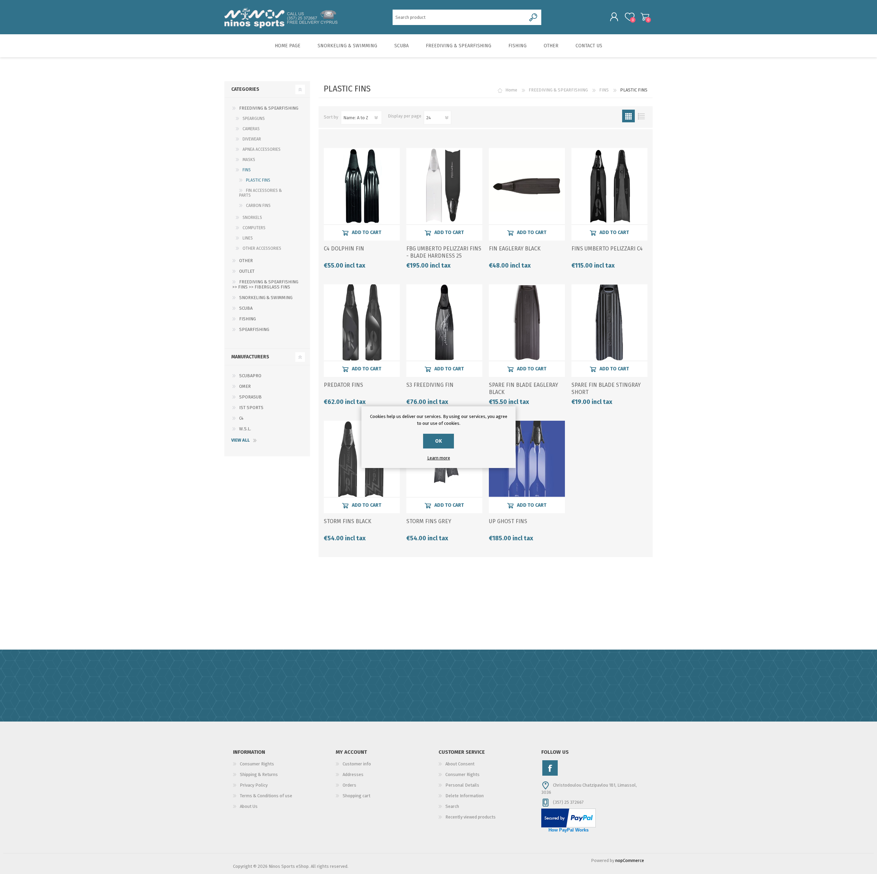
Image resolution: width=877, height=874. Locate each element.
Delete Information (464, 795)
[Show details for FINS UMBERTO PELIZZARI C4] (609, 186)
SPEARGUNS (254, 118)
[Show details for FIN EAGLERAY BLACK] (527, 186)
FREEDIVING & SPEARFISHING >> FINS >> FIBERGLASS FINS (265, 284)
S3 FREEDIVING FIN (430, 385)
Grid (628, 116)
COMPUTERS (254, 227)
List (641, 116)
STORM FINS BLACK (347, 521)
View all (240, 440)
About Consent (459, 763)
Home (511, 90)
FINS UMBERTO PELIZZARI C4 (607, 248)
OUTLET (247, 271)
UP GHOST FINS (508, 521)
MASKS (249, 159)
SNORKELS (252, 217)
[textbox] (459, 17)
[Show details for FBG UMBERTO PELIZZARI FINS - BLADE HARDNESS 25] (444, 186)
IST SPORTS (251, 407)
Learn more (438, 457)
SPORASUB (250, 396)
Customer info (357, 763)
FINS (604, 90)
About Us (249, 806)
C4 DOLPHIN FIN (344, 248)
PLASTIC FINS (258, 180)
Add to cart (366, 232)
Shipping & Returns (259, 774)
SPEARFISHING (254, 329)
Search (452, 806)
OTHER (246, 260)
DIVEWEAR (252, 139)
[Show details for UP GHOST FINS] (527, 459)
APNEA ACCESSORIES (262, 149)
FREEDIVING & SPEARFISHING (558, 90)
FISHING (247, 318)
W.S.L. (245, 428)
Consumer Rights (257, 763)
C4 (241, 418)
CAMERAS (251, 128)
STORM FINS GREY (428, 521)
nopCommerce (629, 860)
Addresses (353, 774)
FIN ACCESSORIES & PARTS (260, 193)
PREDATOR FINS (343, 385)
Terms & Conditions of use (266, 795)
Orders (349, 785)
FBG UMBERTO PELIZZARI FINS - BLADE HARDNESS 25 (443, 252)
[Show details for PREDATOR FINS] (362, 322)
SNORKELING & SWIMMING (266, 297)
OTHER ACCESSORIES (262, 248)
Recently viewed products (470, 817)
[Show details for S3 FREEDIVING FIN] (444, 322)
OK (438, 441)
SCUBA (245, 308)
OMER (245, 386)
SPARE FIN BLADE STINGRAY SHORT (606, 388)
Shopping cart (645, 16)
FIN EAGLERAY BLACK (515, 248)
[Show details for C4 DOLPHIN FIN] (362, 186)
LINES (248, 238)
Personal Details (462, 785)
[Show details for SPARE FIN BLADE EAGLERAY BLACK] (527, 322)
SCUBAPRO (250, 375)
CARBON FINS (258, 205)
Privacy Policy (254, 785)
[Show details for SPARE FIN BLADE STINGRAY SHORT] (609, 322)
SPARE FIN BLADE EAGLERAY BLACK (523, 388)
